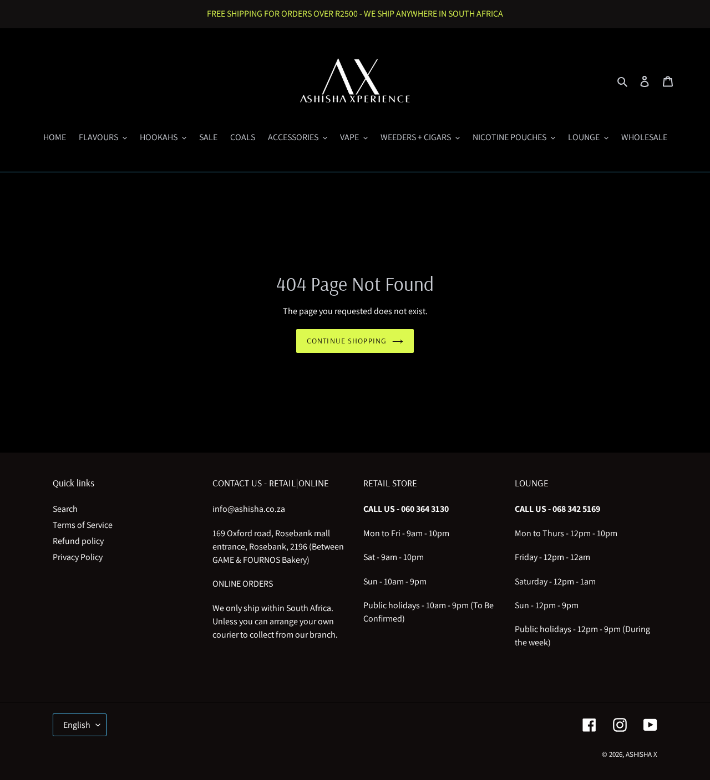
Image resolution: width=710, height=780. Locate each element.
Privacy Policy (78, 557)
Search (65, 509)
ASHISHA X (641, 754)
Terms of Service (83, 525)
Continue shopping (347, 341)
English (76, 725)
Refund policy (78, 541)
